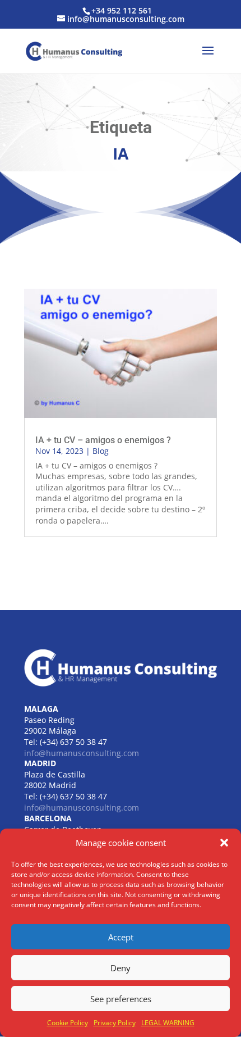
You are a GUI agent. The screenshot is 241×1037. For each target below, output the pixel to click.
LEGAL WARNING (167, 1022)
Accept (120, 937)
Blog (100, 450)
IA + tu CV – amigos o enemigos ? (103, 440)
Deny (120, 968)
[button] (224, 842)
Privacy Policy (115, 1022)
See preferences (120, 998)
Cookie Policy (67, 1022)
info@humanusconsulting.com (81, 753)
